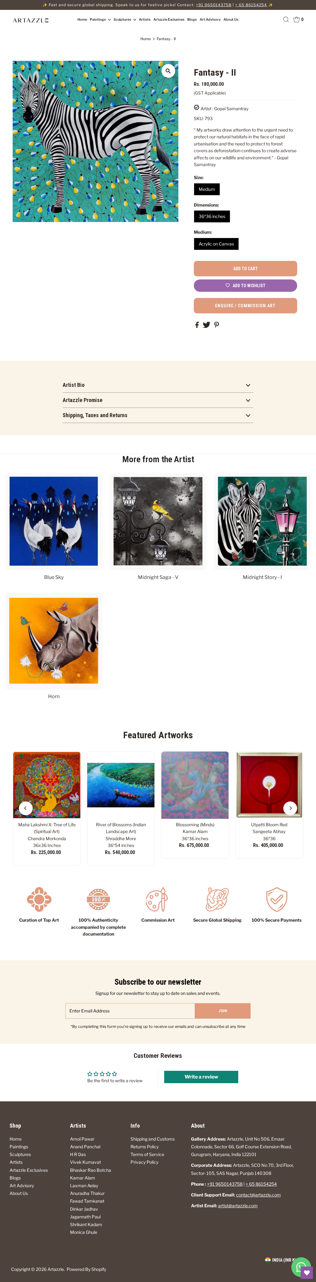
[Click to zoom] (168, 71)
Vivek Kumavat (85, 1162)
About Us (231, 19)
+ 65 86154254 (251, 4)
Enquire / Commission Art (245, 305)
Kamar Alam (82, 1177)
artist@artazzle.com (238, 1205)
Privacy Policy (144, 1162)
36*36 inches (212, 216)
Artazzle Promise (82, 400)
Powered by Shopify (86, 1269)
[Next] (290, 808)
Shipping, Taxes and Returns (95, 415)
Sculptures (123, 19)
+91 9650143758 (213, 4)
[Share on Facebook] (197, 326)
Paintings (98, 19)
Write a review (201, 1077)
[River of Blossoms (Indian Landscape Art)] (121, 785)
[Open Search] (286, 19)
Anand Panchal (85, 1146)
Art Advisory (210, 19)
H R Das (78, 1154)
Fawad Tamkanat (87, 1201)
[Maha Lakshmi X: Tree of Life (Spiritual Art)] (46, 785)
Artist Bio (74, 385)
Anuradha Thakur (87, 1193)
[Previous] (26, 808)
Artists (145, 19)
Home (82, 19)
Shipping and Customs (153, 1139)
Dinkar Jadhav (84, 1209)
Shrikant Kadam (86, 1224)
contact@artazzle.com (258, 1194)
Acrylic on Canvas (216, 243)
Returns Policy (145, 1146)
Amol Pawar (82, 1139)
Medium (207, 189)
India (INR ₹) (284, 1260)
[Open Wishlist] (307, 1273)
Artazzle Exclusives (169, 19)
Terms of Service (147, 1154)
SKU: (199, 118)
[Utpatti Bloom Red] (269, 785)
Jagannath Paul (85, 1216)
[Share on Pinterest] (216, 326)
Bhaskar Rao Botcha (90, 1170)
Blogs (192, 19)
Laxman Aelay (84, 1185)
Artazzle (56, 1269)
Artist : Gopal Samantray (224, 108)
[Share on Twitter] (207, 326)
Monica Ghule (83, 1232)
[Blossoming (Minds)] (195, 785)
